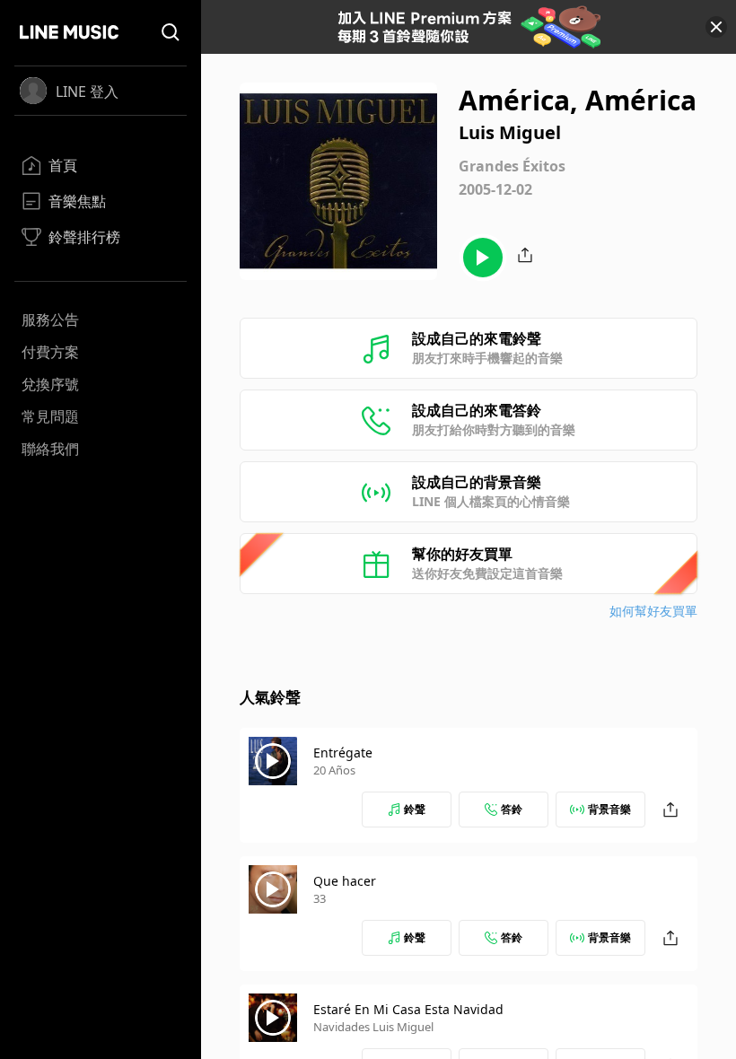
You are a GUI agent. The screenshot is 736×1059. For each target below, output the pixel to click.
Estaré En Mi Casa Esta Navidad (408, 1009)
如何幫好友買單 (653, 610)
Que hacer (344, 880)
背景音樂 (609, 809)
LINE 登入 (87, 91)
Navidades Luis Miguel (373, 1027)
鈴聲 (414, 809)
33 (319, 898)
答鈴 (511, 809)
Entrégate (342, 752)
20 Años (334, 770)
